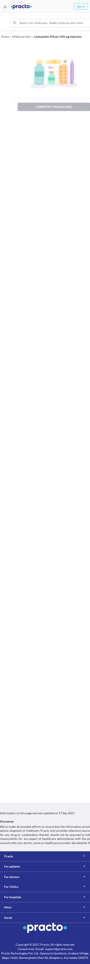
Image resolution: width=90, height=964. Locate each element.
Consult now (26, 949)
